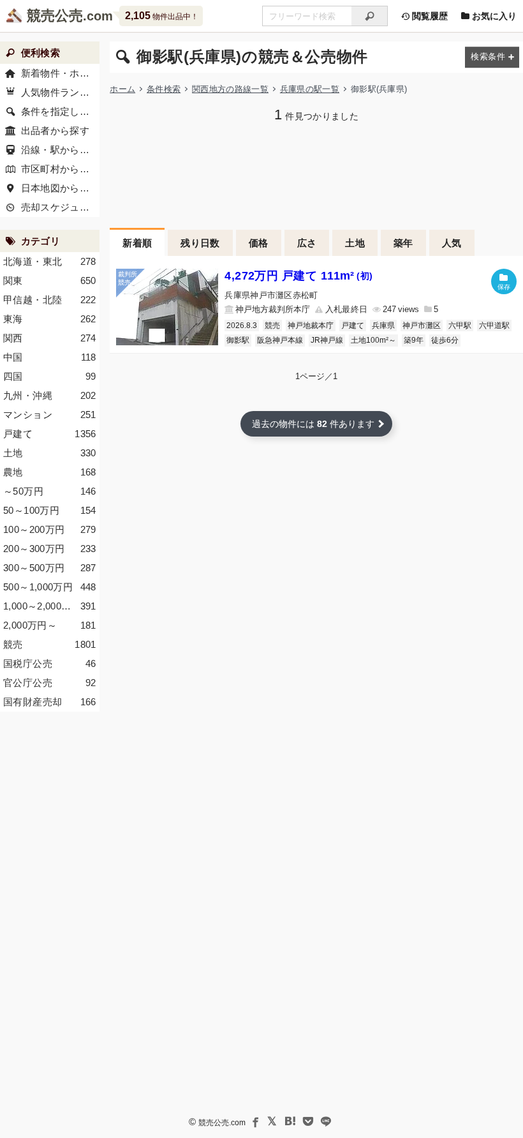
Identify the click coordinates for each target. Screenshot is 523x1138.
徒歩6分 (445, 340)
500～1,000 (49, 586)
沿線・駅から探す (60, 149)
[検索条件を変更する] (492, 57)
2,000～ (49, 625)
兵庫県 (383, 325)
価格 (259, 242)
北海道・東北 (49, 261)
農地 (49, 472)
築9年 (414, 340)
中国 (49, 357)
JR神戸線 (327, 340)
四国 (49, 376)
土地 (355, 242)
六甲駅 (459, 325)
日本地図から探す (60, 188)
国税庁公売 (49, 663)
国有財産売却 (49, 701)
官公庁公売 (49, 682)
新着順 (137, 242)
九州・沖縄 (49, 395)
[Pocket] (308, 1121)
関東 (49, 280)
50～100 (49, 510)
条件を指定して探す (60, 111)
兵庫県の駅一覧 (309, 89)
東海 (49, 318)
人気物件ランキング (60, 92)
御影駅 (237, 340)
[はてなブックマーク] (290, 1121)
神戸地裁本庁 (311, 325)
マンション (49, 414)
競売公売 (55, 16)
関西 (49, 338)
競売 (272, 325)
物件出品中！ (161, 15)
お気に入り (493, 16)
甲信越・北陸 (49, 299)
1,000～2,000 (49, 606)
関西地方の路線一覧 (230, 89)
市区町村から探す (60, 168)
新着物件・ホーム (60, 73)
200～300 (49, 548)
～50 (49, 491)
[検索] (369, 16)
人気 (452, 242)
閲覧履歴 (428, 16)
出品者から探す (55, 130)
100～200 (49, 529)
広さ (307, 242)
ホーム (122, 89)
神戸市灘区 (421, 325)
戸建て (352, 325)
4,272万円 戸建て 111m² (298, 275)
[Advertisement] (316, 174)
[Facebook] (254, 1121)
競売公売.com (222, 1122)
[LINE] (326, 1121)
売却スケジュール (60, 207)
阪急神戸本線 (280, 340)
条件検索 (163, 89)
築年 (403, 242)
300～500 (49, 567)
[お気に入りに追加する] (504, 281)
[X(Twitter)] (272, 1121)
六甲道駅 (494, 325)
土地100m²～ (373, 340)
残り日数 (200, 242)
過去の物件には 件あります (313, 424)
